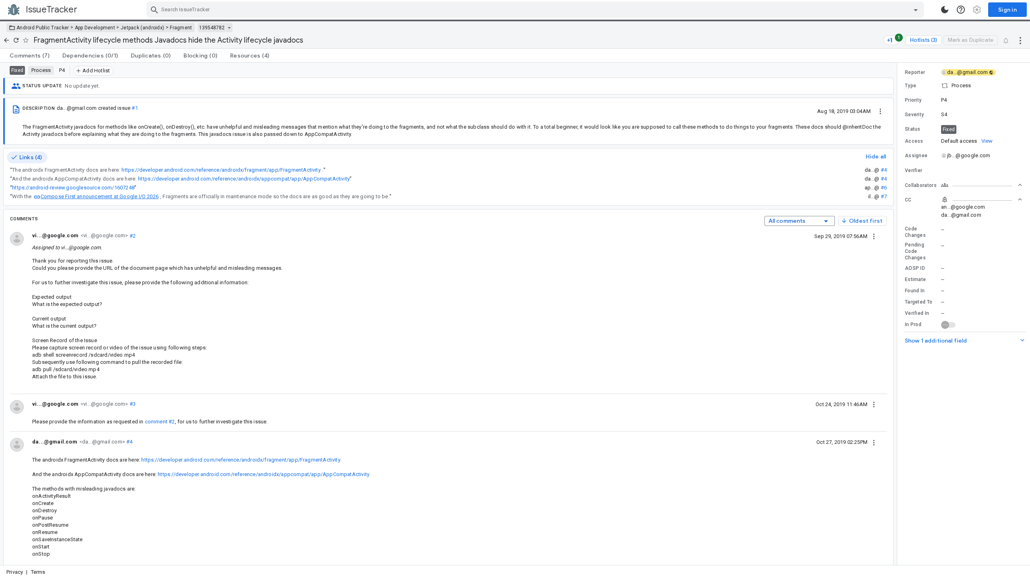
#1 (135, 108)
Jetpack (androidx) (142, 28)
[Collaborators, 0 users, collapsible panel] (981, 185)
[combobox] (536, 9)
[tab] (29, 55)
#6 (884, 188)
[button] (963, 86)
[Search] (154, 9)
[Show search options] (916, 9)
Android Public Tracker (42, 28)
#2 (132, 235)
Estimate (915, 279)
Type (910, 85)
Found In (915, 291)
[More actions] (1020, 40)
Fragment (181, 28)
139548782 (212, 28)
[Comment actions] (873, 236)
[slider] (898, 314)
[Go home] (6, 40)
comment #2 (160, 422)
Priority (913, 100)
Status (913, 129)
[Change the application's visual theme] (945, 10)
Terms (38, 572)
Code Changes (915, 232)
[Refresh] (16, 40)
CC (908, 200)
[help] (961, 10)
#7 (884, 196)
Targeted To (918, 302)
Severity (914, 114)
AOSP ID (915, 268)
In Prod (913, 324)
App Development (95, 28)
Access (914, 141)
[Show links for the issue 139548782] (229, 27)
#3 (132, 404)
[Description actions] (880, 111)
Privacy (14, 572)
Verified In (917, 313)
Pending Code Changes (915, 251)
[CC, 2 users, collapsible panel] (981, 199)
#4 (884, 170)
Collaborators (921, 185)
